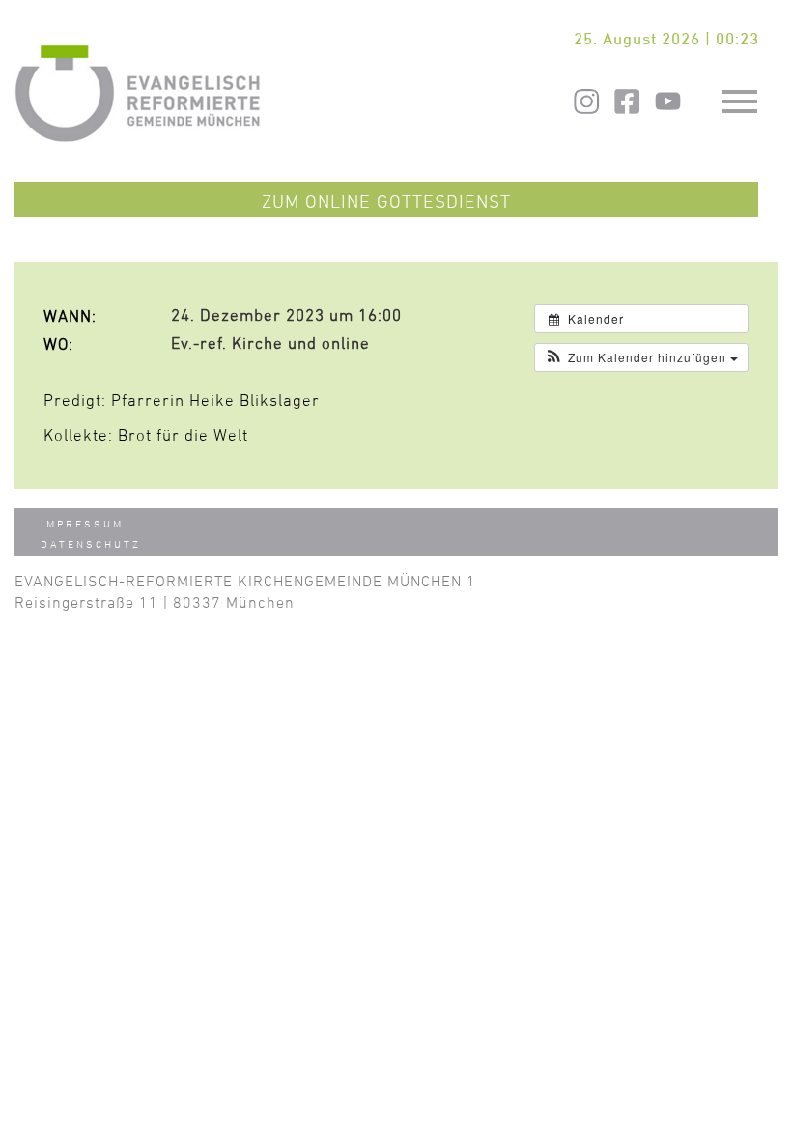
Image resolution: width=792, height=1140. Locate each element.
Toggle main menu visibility (740, 99)
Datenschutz (91, 543)
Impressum (82, 523)
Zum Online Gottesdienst (386, 201)
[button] (641, 357)
